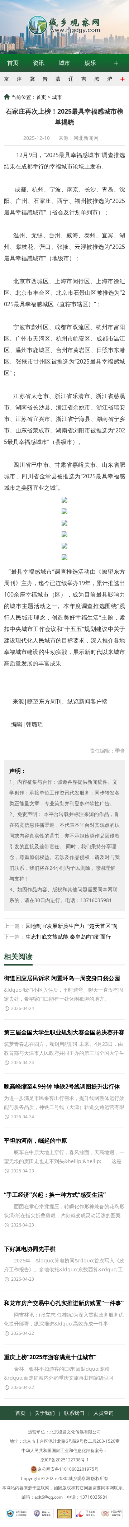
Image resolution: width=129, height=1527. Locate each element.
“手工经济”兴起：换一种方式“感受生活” (55, 1195)
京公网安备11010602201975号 (68, 1469)
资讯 (38, 63)
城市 (64, 63)
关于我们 (45, 1412)
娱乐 (90, 63)
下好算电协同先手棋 (30, 1249)
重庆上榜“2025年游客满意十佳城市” (50, 1357)
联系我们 (74, 1412)
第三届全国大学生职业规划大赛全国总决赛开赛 (64, 1032)
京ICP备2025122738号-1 (64, 1460)
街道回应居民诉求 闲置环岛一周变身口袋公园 (62, 978)
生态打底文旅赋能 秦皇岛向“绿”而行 (68, 936)
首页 (13, 63)
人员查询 (104, 1412)
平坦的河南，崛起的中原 (35, 1140)
